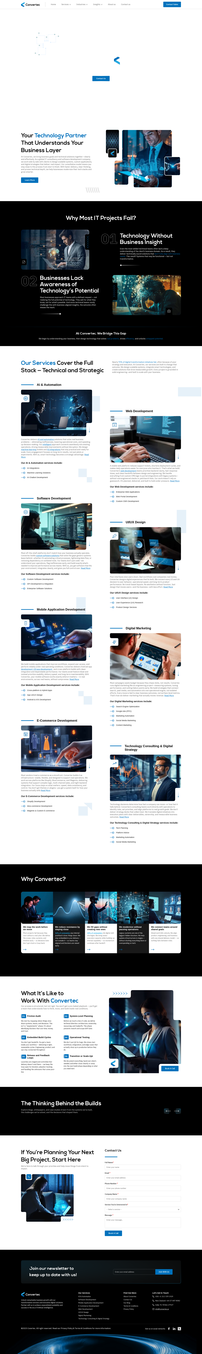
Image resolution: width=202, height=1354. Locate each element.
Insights (96, 4)
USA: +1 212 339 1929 (164, 1296)
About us (112, 4)
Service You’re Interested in (116, 1205)
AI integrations (54, 449)
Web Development (85, 1309)
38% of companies (95, 933)
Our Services (39, 363)
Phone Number (111, 1183)
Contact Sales (172, 4)
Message (109, 1215)
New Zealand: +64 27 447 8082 (168, 1301)
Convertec (64, 1001)
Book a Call (170, 1068)
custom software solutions (48, 555)
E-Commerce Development (88, 1306)
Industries (80, 4)
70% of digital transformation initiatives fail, (137, 362)
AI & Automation (84, 1296)
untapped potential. (154, 338)
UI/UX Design (83, 1312)
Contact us (125, 4)
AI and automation (46, 439)
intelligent (47, 444)
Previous (167, 1111)
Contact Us (101, 78)
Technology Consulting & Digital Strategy (93, 1319)
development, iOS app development (37, 669)
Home (53, 4)
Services (65, 4)
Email (107, 1173)
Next (177, 1111)
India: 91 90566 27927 (164, 1305)
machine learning (29, 449)
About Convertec (130, 1296)
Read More (85, 568)
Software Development (87, 1300)
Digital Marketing (84, 1315)
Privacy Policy (129, 1309)
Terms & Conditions (131, 1306)
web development (129, 471)
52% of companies (63, 933)
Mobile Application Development (90, 1303)
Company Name (111, 1194)
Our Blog (127, 1303)
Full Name (109, 1162)
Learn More (30, 180)
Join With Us (164, 1272)
